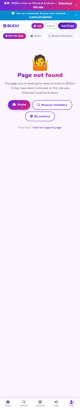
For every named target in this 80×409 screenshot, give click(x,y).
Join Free (67, 26)
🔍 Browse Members (60, 36)
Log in (51, 26)
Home (37, 36)
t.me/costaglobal (40, 17)
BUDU (13, 26)
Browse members (54, 105)
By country (42, 116)
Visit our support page (46, 127)
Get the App (15, 36)
